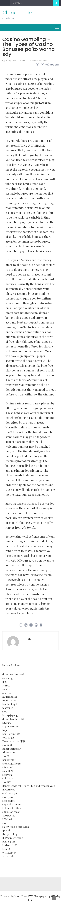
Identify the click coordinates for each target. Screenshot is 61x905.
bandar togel (9, 704)
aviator (6, 689)
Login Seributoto (12, 726)
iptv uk (6, 830)
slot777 (6, 782)
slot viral (7, 774)
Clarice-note (17, 12)
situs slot (7, 767)
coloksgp (7, 778)
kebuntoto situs (11, 808)
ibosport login (10, 834)
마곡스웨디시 (9, 852)
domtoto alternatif (13, 674)
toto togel (8, 737)
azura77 (6, 722)
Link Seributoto (11, 734)
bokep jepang (10, 715)
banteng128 (8, 841)
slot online (8, 800)
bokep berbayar (11, 748)
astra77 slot (8, 856)
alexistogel (8, 678)
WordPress (21, 896)
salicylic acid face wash (15, 826)
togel (5, 730)
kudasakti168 (9, 696)
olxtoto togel (10, 793)
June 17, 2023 (10, 61)
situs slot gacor (11, 812)
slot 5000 (7, 745)
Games (22, 61)
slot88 (6, 756)
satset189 (7, 771)
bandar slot (8, 760)
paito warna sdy (38, 61)
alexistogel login (11, 763)
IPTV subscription (12, 838)
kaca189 (6, 849)
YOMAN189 (8, 815)
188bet (6, 685)
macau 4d (7, 708)
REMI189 (7, 819)
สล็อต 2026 (8, 752)
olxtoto (6, 693)
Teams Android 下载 (13, 741)
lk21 (4, 682)
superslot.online (11, 804)
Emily (28, 639)
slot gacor (8, 797)
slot (4, 711)
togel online (9, 700)
